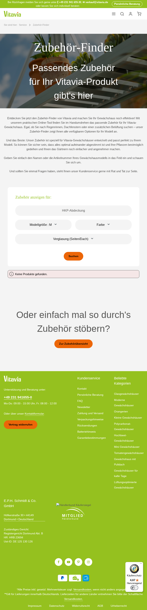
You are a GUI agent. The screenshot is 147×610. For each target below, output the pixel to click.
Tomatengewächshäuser (129, 452)
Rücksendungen (87, 425)
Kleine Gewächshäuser (128, 417)
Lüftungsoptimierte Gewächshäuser (125, 485)
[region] (73, 71)
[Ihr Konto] (130, 14)
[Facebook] (58, 562)
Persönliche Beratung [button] (127, 3)
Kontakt (82, 388)
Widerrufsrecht (81, 605)
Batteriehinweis (86, 431)
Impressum (35, 605)
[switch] (134, 587)
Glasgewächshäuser (126, 393)
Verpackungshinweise (90, 419)
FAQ (80, 400)
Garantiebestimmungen (91, 437)
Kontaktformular (34, 413)
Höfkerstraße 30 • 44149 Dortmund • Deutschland (19, 517)
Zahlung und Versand (90, 413)
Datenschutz (56, 605)
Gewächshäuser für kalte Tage (126, 473)
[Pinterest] (78, 562)
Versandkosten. (73, 598)
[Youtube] (68, 562)
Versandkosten (82, 589)
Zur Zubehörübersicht (73, 343)
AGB (100, 605)
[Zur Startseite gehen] (12, 14)
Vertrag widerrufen (21, 424)
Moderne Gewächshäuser (124, 402)
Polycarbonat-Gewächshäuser (124, 426)
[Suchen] (122, 14)
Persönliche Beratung (90, 394)
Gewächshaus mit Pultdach (125, 462)
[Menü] (114, 14)
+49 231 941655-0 (18, 397)
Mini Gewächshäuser (127, 446)
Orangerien (121, 411)
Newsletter (83, 407)
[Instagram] (88, 562)
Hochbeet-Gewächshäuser (124, 438)
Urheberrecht (119, 605)
